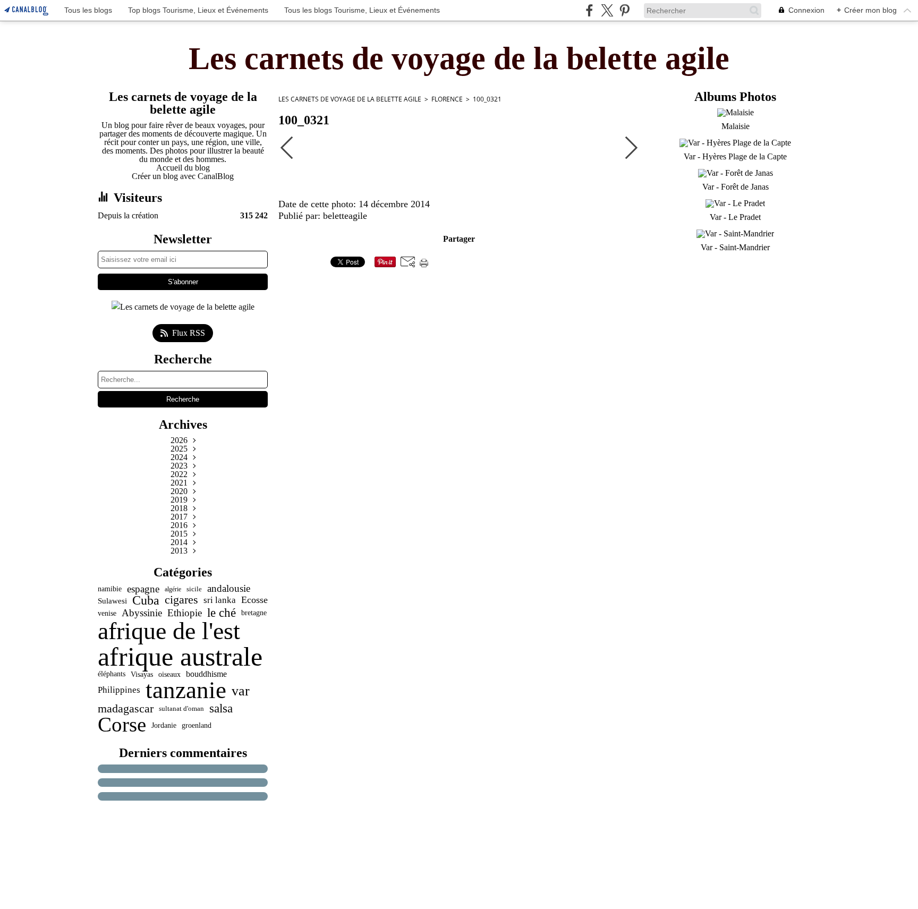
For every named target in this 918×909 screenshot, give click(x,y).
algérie (173, 589)
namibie (110, 588)
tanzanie (186, 690)
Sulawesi (112, 601)
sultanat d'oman (181, 708)
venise (107, 613)
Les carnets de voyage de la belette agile (349, 99)
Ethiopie (184, 613)
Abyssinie (142, 613)
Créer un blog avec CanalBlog (183, 176)
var (241, 691)
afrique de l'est (169, 631)
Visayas (142, 674)
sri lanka (219, 600)
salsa (221, 708)
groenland (196, 725)
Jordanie (163, 725)
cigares (181, 600)
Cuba (145, 600)
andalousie (228, 589)
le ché (221, 613)
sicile (194, 588)
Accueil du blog (183, 167)
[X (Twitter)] (607, 10)
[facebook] (589, 10)
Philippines (119, 690)
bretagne (254, 613)
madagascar (126, 709)
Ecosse (254, 600)
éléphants (111, 674)
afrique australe (180, 656)
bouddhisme (206, 674)
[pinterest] (624, 10)
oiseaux (169, 674)
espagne (143, 589)
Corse (122, 725)
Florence (447, 99)
